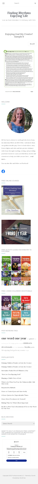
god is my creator (19, 350)
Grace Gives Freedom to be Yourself (13, 399)
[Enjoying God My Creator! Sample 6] (19, 70)
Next (32, 44)
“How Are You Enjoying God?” (11, 374)
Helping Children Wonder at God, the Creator (16, 363)
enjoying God (8, 350)
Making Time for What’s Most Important (14, 403)
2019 (16, 347)
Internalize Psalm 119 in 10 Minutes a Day (14, 370)
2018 (28, 339)
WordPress (23, 478)
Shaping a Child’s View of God (11, 378)
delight (27, 350)
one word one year (13, 338)
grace (31, 339)
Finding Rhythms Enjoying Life (19, 14)
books (27, 347)
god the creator (19, 343)
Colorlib (33, 475)
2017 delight (11, 343)
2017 (14, 347)
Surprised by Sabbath (8, 387)
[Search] (35, 3)
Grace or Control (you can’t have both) (14, 391)
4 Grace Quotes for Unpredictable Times (14, 395)
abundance (21, 347)
